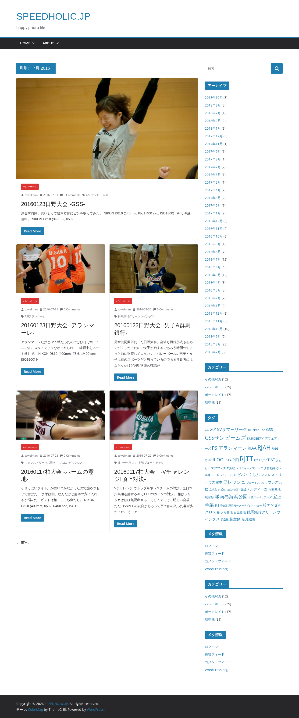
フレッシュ (234, 482)
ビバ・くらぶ (248, 474)
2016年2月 (213, 298)
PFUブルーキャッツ (151, 463)
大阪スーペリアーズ (260, 497)
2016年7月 (213, 259)
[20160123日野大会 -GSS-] (107, 128)
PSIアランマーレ (35, 316)
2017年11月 (214, 144)
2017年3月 (213, 197)
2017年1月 (213, 213)
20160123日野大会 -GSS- (53, 204)
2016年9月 (213, 244)
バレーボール (30, 186)
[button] (32, 43)
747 (207, 430)
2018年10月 (214, 97)
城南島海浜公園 (231, 496)
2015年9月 (213, 336)
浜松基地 (227, 512)
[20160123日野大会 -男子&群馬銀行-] (154, 269)
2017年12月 (214, 136)
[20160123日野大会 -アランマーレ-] (60, 269)
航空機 (210, 402)
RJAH (264, 447)
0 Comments (72, 195)
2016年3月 (213, 290)
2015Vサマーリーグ (228, 429)
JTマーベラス (126, 463)
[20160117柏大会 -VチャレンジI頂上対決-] (154, 415)
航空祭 (235, 519)
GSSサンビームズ (97, 195)
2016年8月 (213, 251)
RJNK (208, 460)
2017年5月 (213, 182)
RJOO (218, 459)
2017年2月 (213, 205)
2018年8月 (213, 105)
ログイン (211, 546)
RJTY (264, 460)
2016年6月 (213, 267)
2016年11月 (214, 228)
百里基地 (240, 512)
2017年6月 (213, 174)
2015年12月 (214, 313)
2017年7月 (213, 167)
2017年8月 (213, 159)
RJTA (227, 460)
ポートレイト (214, 394)
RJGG (274, 448)
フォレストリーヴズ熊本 (40, 463)
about (48, 43)
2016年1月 (213, 305)
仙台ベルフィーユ (253, 489)
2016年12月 (214, 221)
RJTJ (235, 459)
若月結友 (249, 519)
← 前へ (22, 542)
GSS (269, 429)
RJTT (246, 458)
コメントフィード (218, 561)
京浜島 (213, 489)
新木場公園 (221, 505)
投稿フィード (214, 553)
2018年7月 (213, 113)
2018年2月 (213, 120)
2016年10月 (214, 236)
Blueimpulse (256, 430)
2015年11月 (214, 321)
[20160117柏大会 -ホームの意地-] (60, 415)
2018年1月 (213, 128)
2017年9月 (213, 151)
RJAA (252, 448)
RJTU (257, 460)
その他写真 (213, 379)
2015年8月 (213, 344)
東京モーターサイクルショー (245, 505)
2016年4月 (213, 282)
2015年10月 (214, 329)
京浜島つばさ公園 (228, 489)
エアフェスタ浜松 (223, 468)
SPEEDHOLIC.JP (53, 16)
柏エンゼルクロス (71, 463)
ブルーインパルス (256, 482)
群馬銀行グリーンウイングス (136, 316)
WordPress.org (216, 569)
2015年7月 (213, 352)
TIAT (271, 459)
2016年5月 (213, 275)
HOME (25, 43)
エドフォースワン (246, 468)
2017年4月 (213, 190)
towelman (31, 195)
